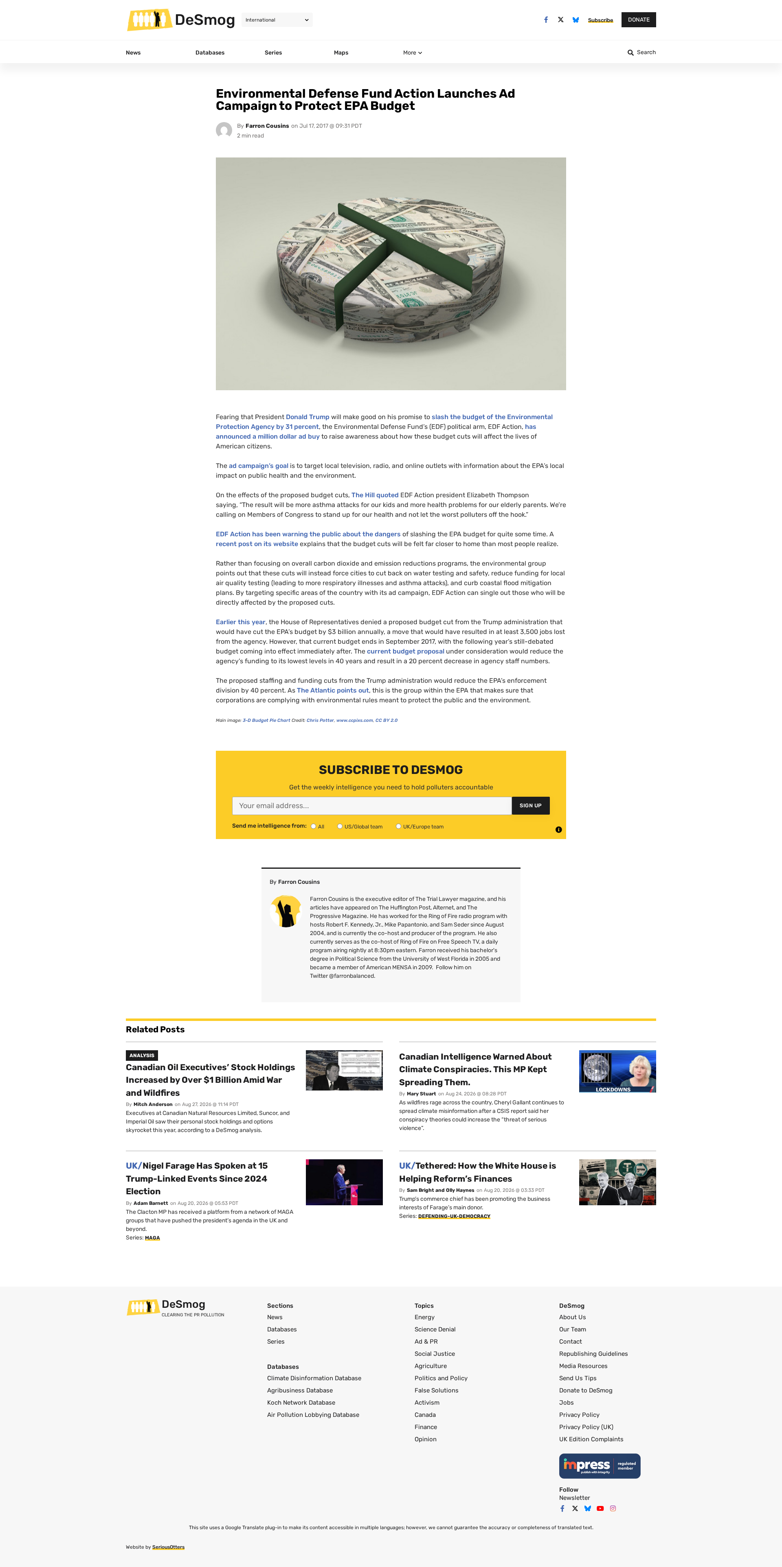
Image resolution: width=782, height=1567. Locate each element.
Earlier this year (241, 622)
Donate (639, 19)
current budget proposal (405, 651)
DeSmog (205, 19)
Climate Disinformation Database (314, 1378)
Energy (425, 1317)
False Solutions (437, 1390)
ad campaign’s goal (258, 466)
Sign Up (531, 805)
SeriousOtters (168, 1547)
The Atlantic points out (333, 690)
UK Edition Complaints (591, 1439)
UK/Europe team (423, 826)
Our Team (572, 1329)
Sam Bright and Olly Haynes (440, 1190)
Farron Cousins (267, 125)
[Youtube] (600, 1508)
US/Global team (364, 826)
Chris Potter (320, 720)
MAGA (152, 1238)
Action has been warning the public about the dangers (308, 534)
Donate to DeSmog (586, 1390)
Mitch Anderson (153, 1104)
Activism (427, 1402)
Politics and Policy (441, 1378)
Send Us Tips (578, 1378)
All (321, 826)
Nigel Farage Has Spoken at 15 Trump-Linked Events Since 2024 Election (197, 1178)
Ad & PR (426, 1341)
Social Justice (435, 1353)
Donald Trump (307, 417)
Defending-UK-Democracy (454, 1216)
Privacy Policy (579, 1414)
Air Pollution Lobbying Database (313, 1414)
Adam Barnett (151, 1203)
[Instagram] (613, 1508)
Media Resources (583, 1366)
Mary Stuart (421, 1094)
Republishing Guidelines (593, 1353)
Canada (425, 1414)
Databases (282, 1329)
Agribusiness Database (300, 1390)
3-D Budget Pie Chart (266, 720)
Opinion (426, 1439)
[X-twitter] (561, 19)
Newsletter (574, 1497)
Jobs (566, 1402)
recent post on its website (257, 544)
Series (276, 1341)
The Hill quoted (375, 495)
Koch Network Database (301, 1402)
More (409, 52)
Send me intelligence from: (269, 826)
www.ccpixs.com (354, 720)
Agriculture (431, 1366)
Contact (570, 1341)
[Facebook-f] (546, 19)
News (275, 1317)
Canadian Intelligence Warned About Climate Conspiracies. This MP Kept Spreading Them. (475, 1069)
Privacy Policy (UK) (586, 1427)
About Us (572, 1317)
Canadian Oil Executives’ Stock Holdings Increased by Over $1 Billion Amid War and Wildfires (210, 1080)
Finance (426, 1427)
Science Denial (435, 1329)
